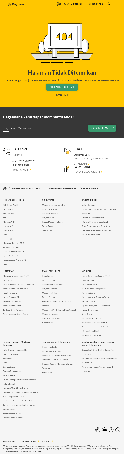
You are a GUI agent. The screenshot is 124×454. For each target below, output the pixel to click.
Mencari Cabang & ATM (87, 172)
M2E (5, 218)
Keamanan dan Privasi (12, 413)
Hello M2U (7, 239)
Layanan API (8, 226)
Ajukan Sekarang (88, 205)
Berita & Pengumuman (12, 371)
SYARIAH (86, 271)
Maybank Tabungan (50, 213)
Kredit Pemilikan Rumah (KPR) (15, 289)
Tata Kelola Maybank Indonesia (55, 360)
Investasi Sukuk (88, 280)
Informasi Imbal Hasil (90, 331)
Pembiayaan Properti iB (91, 318)
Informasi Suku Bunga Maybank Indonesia (20, 392)
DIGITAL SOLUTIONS (13, 200)
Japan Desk (7, 358)
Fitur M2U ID (8, 230)
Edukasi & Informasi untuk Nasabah (18, 401)
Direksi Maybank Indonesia (53, 351)
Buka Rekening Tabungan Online (16, 350)
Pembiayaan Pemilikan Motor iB (95, 327)
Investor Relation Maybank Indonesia (57, 364)
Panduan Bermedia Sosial (13, 418)
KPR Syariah (8, 280)
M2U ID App (8, 209)
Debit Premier (48, 276)
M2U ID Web (8, 213)
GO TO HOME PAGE (100, 128)
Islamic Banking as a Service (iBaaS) (96, 276)
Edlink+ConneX (48, 280)
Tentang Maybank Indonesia (56, 342)
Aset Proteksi (47, 323)
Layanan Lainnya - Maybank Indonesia (63, 189)
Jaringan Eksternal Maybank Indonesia (19, 405)
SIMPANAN (48, 200)
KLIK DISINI (37, 451)
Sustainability (47, 368)
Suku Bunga (47, 230)
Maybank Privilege (49, 293)
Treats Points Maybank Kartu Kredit (96, 226)
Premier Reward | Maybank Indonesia (18, 284)
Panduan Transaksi (11, 247)
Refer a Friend (9, 384)
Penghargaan (47, 372)
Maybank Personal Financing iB (16, 276)
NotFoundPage (90, 189)
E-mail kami (80, 164)
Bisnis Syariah (87, 314)
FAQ (5, 264)
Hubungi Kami (20, 170)
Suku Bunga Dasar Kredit (13, 397)
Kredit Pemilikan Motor (13, 306)
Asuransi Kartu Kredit (91, 235)
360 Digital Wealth (10, 205)
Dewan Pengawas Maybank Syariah (56, 355)
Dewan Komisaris (49, 347)
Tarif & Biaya (47, 226)
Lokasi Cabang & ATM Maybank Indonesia (20, 380)
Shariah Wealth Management (94, 289)
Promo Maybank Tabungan (53, 222)
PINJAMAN (9, 271)
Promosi (6, 235)
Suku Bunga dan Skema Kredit (15, 314)
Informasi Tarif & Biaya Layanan (16, 388)
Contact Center (9, 367)
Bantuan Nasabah (10, 354)
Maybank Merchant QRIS (13, 243)
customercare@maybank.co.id (91, 158)
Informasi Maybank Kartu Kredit (95, 222)
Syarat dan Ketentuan (12, 256)
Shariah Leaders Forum (91, 335)
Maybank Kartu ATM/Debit (53, 205)
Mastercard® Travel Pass (52, 284)
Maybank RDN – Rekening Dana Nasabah (59, 310)
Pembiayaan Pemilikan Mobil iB (95, 323)
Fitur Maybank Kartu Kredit (93, 218)
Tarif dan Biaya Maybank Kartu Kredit (97, 230)
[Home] (5, 188)
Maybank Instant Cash (12, 301)
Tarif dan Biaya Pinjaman (13, 310)
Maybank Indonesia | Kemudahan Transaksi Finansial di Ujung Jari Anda (27, 189)
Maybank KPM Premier (51, 318)
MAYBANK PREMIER (52, 271)
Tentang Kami (10, 441)
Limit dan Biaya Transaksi (13, 252)
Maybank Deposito (50, 209)
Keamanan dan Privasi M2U (14, 260)
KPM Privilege (9, 375)
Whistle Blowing (10, 409)
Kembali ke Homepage (62, 87)
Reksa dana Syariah (89, 284)
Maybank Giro (48, 218)
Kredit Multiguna (10, 293)
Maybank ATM (9, 222)
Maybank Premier (49, 289)
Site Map (46, 441)
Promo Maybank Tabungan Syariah (96, 297)
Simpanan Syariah (89, 293)
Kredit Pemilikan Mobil (12, 297)
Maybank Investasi (50, 314)
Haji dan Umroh (88, 301)
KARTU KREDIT (89, 200)
